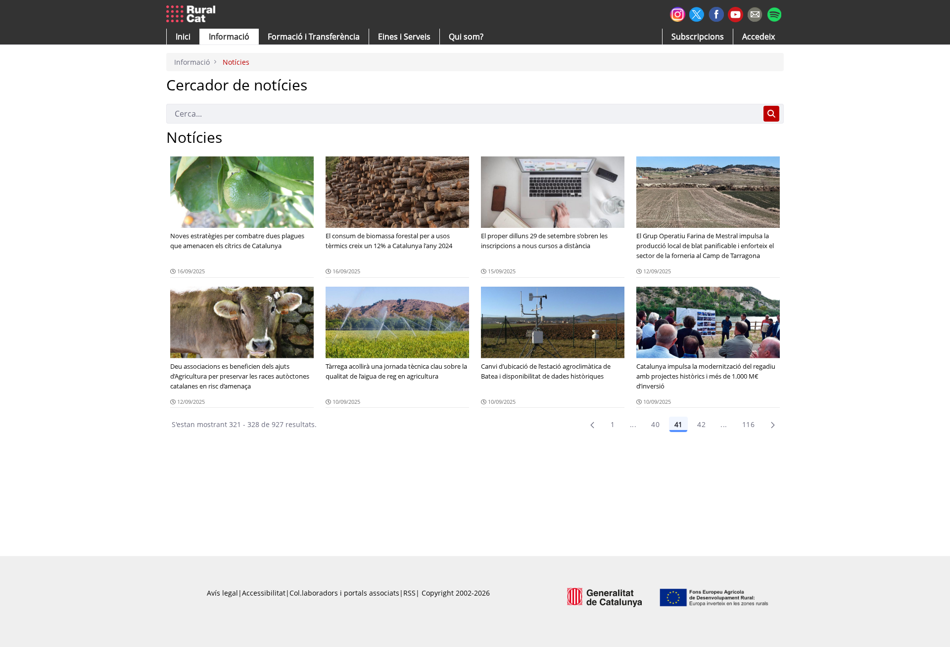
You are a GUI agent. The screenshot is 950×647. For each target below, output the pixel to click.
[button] (183, 36)
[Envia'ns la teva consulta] (754, 13)
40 (655, 424)
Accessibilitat (263, 593)
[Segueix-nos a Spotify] (774, 13)
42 (701, 424)
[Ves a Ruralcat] (192, 14)
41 (678, 424)
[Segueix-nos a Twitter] (697, 13)
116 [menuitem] (748, 424)
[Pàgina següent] (773, 424)
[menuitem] (314, 36)
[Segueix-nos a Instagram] (677, 13)
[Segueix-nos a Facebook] (716, 13)
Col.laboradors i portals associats (344, 593)
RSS (409, 593)
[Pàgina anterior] (592, 424)
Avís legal (222, 593)
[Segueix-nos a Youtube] (735, 13)
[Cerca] (771, 114)
